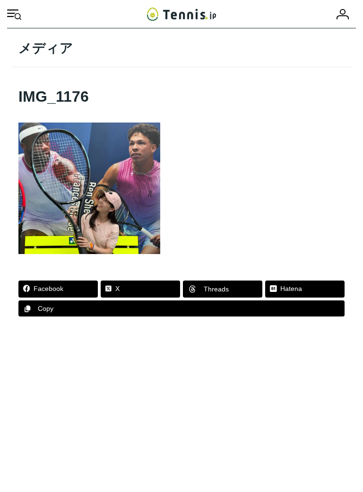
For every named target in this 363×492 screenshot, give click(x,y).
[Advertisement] (181, 407)
